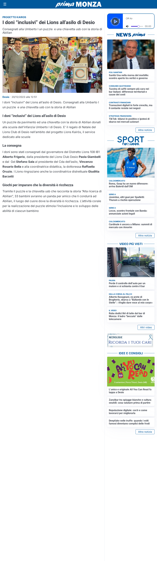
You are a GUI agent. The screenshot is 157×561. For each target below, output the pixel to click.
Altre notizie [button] (145, 130)
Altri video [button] (146, 327)
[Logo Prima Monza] (78, 4)
